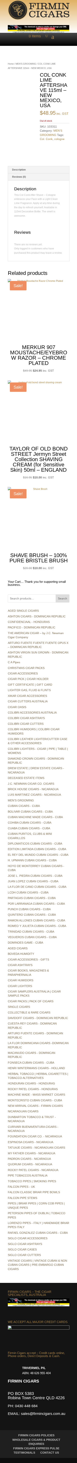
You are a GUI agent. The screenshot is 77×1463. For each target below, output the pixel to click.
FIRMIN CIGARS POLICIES (36, 1435)
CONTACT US (49, 1452)
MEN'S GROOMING (26, 64)
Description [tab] (19, 169)
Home (11, 64)
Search (62, 598)
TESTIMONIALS (24, 1452)
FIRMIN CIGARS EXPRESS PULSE (36, 1448)
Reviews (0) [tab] (19, 176)
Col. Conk (46, 139)
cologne (59, 139)
